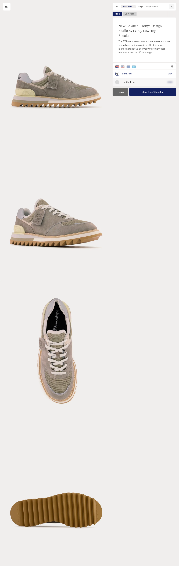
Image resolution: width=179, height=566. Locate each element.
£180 (170, 82)
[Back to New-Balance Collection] (171, 6)
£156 (170, 74)
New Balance (128, 26)
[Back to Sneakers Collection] (117, 6)
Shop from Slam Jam (153, 92)
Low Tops (130, 14)
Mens (117, 14)
